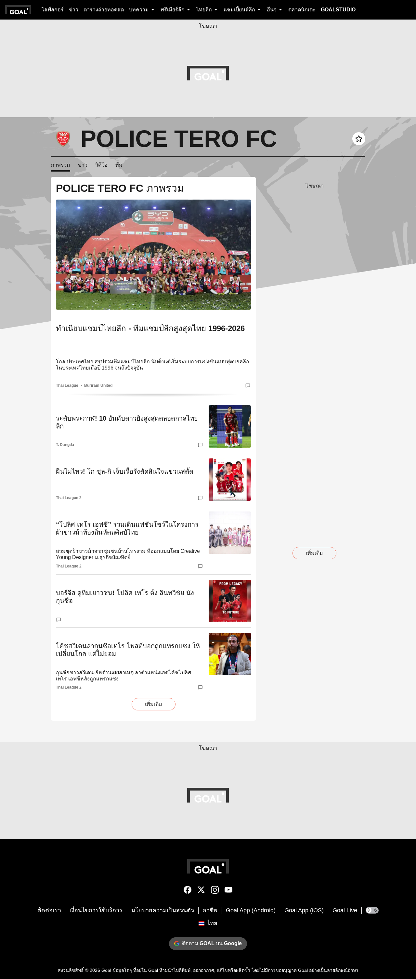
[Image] (153, 255)
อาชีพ (210, 910)
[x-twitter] (201, 891)
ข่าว (73, 9)
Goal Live (344, 910)
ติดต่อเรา (49, 910)
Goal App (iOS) (304, 910)
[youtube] (228, 891)
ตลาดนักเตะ (302, 9)
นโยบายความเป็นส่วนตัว (162, 910)
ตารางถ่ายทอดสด (104, 9)
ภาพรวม (60, 165)
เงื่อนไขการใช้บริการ (96, 910)
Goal (106, 970)
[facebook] (187, 891)
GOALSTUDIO (338, 9)
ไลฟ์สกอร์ (53, 9)
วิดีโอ (101, 165)
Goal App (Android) (251, 910)
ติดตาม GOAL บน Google (212, 943)
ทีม (119, 165)
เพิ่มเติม (153, 704)
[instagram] (215, 891)
